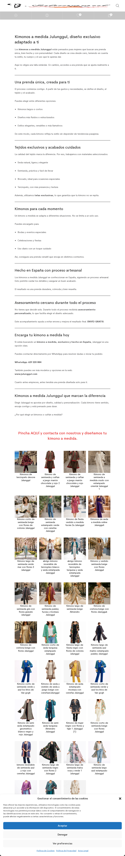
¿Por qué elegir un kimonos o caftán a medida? (38, 414)
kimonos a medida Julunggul (33, 277)
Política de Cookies (46, 850)
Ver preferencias (62, 843)
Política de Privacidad (66, 850)
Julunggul (25, 402)
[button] (120, 798)
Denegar (63, 834)
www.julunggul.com (26, 373)
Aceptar (62, 825)
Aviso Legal (83, 850)
